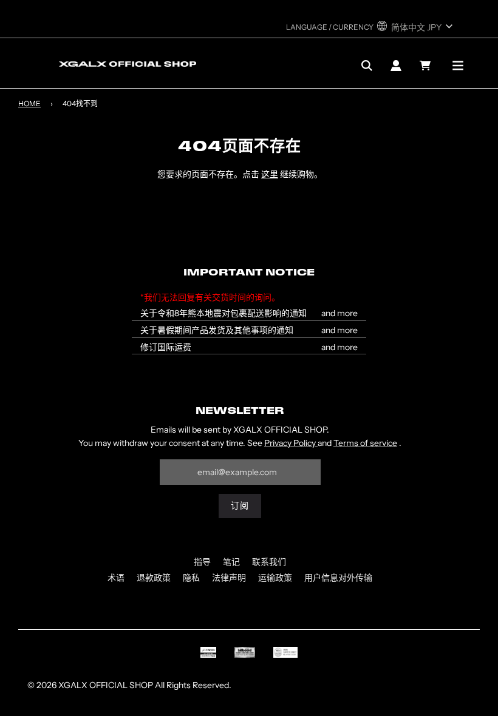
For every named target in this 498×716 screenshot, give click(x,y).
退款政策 (154, 577)
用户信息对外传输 (338, 577)
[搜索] (366, 65)
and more (339, 313)
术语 (115, 577)
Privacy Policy (291, 442)
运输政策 (275, 577)
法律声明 (229, 577)
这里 (269, 174)
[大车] (427, 65)
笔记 (231, 561)
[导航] (458, 65)
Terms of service (365, 442)
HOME (29, 103)
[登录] (396, 65)
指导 (202, 561)
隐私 (191, 577)
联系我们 (269, 561)
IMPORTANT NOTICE (249, 273)
